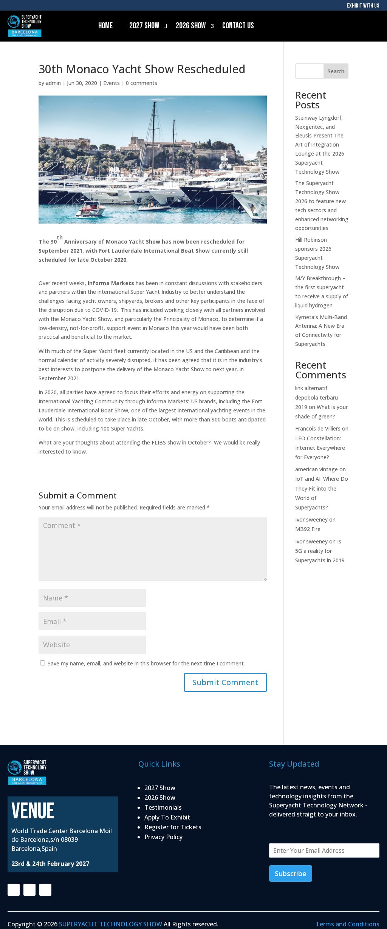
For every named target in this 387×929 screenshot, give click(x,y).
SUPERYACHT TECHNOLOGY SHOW (110, 924)
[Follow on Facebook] (14, 890)
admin (53, 82)
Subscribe (291, 873)
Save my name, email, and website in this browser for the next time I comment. (146, 663)
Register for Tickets (172, 827)
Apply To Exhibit (167, 817)
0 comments (141, 82)
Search (336, 71)
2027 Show (144, 26)
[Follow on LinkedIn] (45, 890)
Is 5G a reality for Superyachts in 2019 (320, 551)
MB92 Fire (307, 528)
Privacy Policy (163, 837)
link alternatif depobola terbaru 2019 (316, 397)
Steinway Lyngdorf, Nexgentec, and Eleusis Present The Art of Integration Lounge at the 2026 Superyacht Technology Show (319, 144)
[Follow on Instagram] (29, 890)
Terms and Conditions (347, 924)
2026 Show (191, 26)
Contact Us (238, 26)
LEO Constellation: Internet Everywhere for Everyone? (320, 448)
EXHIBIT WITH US (363, 5)
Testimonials (163, 807)
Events (111, 82)
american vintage (316, 469)
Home (105, 26)
